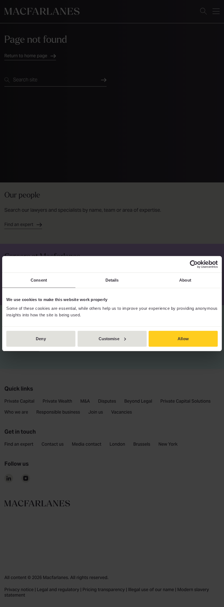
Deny (41, 338)
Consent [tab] (39, 280)
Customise (109, 338)
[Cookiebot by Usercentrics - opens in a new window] (194, 264)
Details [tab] (112, 280)
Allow (183, 338)
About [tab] (185, 280)
